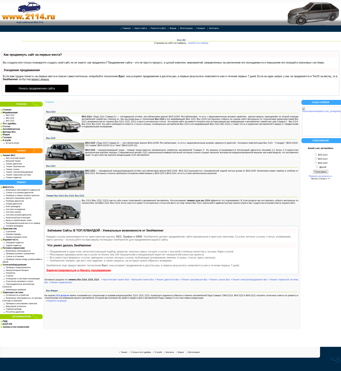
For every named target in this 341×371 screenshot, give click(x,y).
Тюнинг (124, 352)
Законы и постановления (16, 327)
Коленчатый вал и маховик (18, 218)
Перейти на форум (56, 301)
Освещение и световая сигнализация (23, 278)
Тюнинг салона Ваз (220, 279)
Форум (173, 28)
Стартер (9, 276)
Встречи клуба (12, 143)
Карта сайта (140, 28)
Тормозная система (13, 292)
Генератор (10, 273)
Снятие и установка (15, 256)
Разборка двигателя (15, 201)
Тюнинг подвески (13, 177)
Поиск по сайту (158, 28)
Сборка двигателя (14, 204)
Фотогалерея (194, 352)
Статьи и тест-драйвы (141, 352)
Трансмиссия (10, 228)
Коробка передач (13, 234)
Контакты (214, 28)
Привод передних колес (16, 237)
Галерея (200, 28)
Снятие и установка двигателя (19, 192)
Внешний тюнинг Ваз (143, 279)
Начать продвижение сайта (37, 88)
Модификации (10, 112)
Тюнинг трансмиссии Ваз (194, 279)
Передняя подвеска (15, 242)
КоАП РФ (7, 324)
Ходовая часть (10, 239)
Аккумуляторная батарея (17, 270)
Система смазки (13, 212)
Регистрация (186, 28)
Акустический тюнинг (15, 158)
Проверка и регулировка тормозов (21, 303)
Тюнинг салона (12, 169)
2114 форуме (62, 295)
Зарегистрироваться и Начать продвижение (78, 270)
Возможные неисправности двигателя (23, 190)
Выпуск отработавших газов (18, 220)
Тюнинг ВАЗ (9, 155)
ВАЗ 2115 (10, 118)
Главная (126, 28)
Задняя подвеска (13, 245)
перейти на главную (198, 43)
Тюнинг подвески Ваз (61, 282)
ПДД (5, 321)
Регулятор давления (15, 312)
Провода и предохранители (18, 267)
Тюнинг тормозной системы (18, 175)
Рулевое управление (14, 248)
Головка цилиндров (14, 226)
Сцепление (11, 231)
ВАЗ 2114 (10, 115)
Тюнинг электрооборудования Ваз (250, 279)
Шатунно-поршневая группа (18, 198)
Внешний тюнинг (13, 161)
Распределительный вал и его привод (23, 223)
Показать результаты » (320, 176)
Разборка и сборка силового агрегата (22, 195)
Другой (322, 167)
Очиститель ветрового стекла (19, 281)
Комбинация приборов (16, 290)
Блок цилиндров (13, 206)
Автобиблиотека (11, 129)
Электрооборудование (15, 264)
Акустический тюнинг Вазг (116, 279)
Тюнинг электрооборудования (19, 172)
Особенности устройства (17, 295)
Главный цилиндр (13, 309)
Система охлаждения (15, 209)
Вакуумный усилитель (16, 306)
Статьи (6, 126)
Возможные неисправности (18, 251)
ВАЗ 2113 (10, 121)
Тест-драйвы (9, 123)
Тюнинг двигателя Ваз (168, 279)
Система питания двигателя (18, 215)
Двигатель (8, 187)
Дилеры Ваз (9, 132)
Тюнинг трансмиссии (15, 166)
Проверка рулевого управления (20, 253)
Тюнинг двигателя (14, 164)
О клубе (7, 140)
